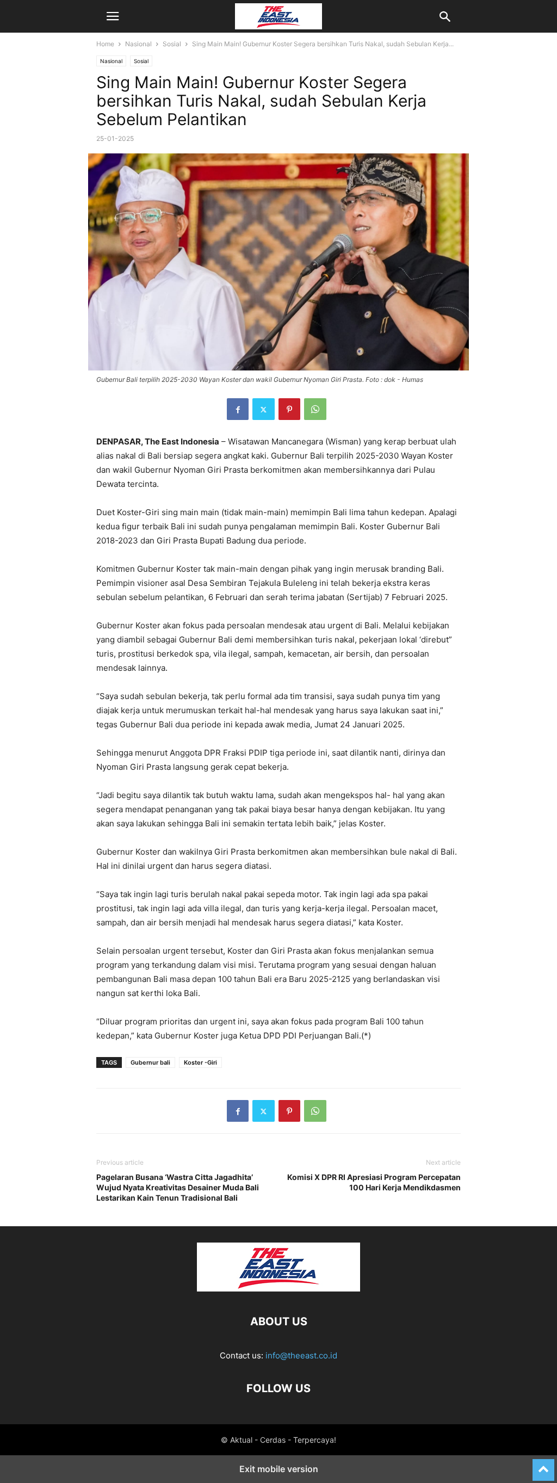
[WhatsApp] (315, 409)
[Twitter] (263, 409)
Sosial (172, 44)
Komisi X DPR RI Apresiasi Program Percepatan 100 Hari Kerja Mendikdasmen (374, 1182)
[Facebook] (238, 409)
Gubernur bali (150, 1062)
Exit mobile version (278, 1468)
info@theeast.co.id (301, 1355)
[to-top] (543, 1465)
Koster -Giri (200, 1062)
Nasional (138, 44)
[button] (112, 16)
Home (105, 44)
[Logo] (278, 1288)
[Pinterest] (289, 409)
